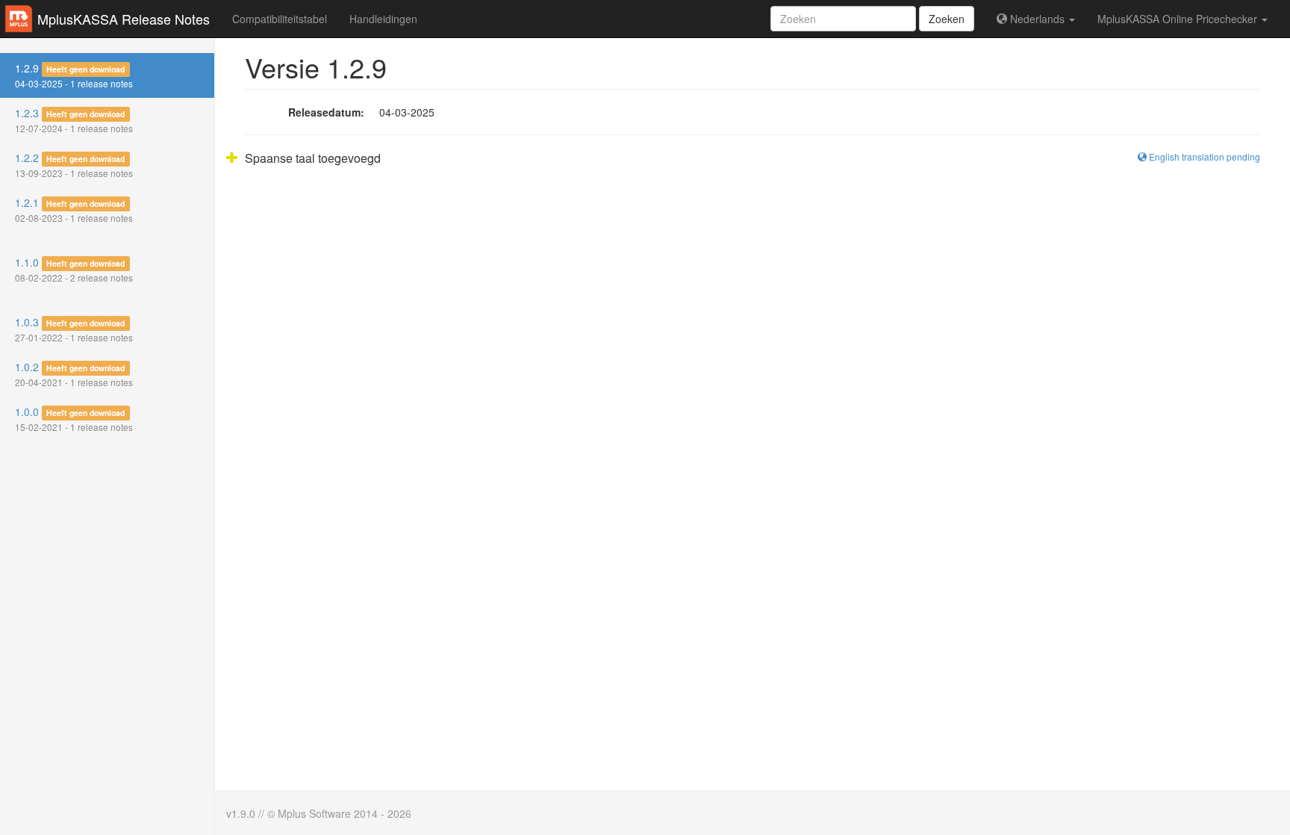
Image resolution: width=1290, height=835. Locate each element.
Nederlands (1037, 18)
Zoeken (947, 18)
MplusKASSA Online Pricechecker (1178, 18)
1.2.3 (74, 119)
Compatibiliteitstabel (279, 18)
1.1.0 (74, 269)
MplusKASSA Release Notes (123, 18)
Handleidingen (383, 18)
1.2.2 (74, 164)
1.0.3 (74, 329)
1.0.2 (74, 373)
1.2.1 (74, 209)
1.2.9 (74, 75)
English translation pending (1203, 156)
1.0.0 (74, 418)
